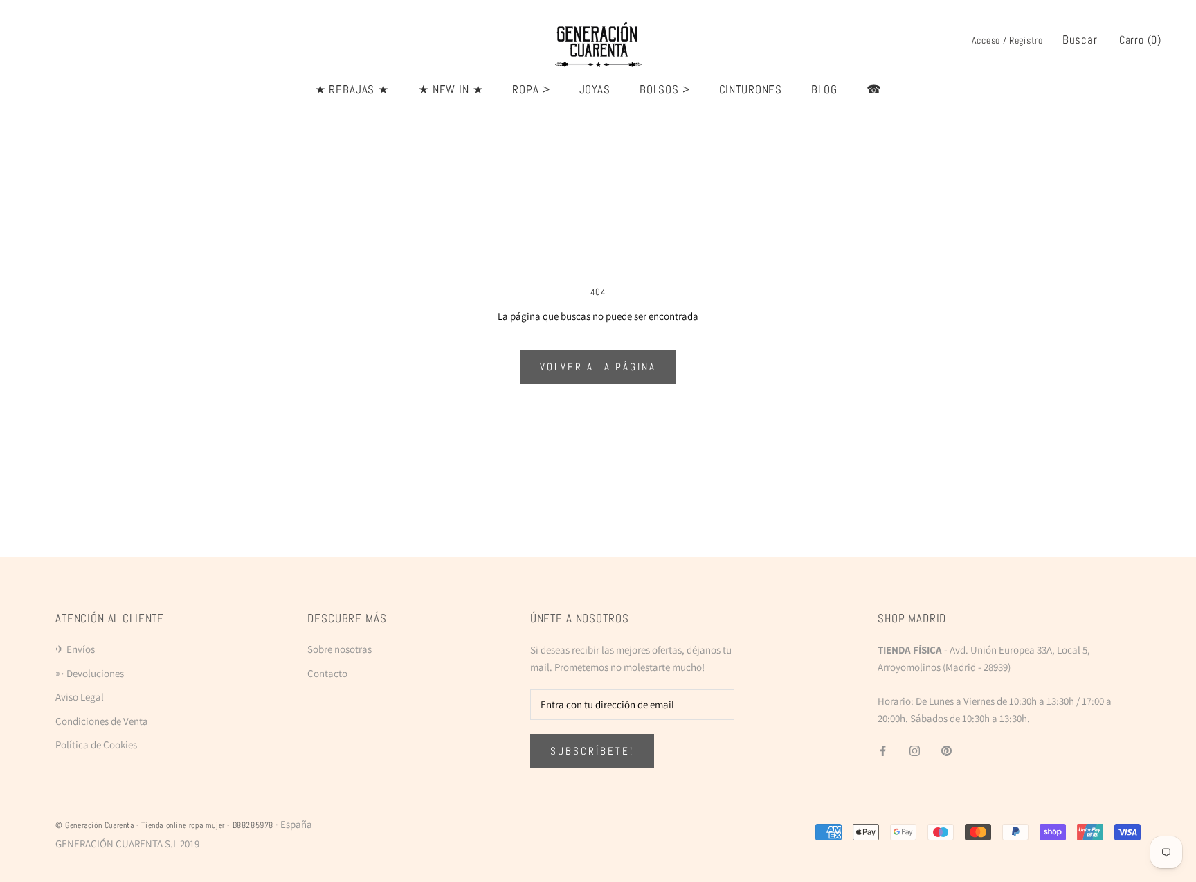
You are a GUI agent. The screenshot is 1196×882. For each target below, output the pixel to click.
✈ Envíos (75, 649)
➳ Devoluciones (89, 673)
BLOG (824, 89)
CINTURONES (751, 89)
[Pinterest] (946, 750)
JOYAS (594, 89)
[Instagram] (914, 750)
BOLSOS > (665, 89)
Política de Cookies (96, 744)
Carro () (1140, 40)
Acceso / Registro (1007, 40)
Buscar (1080, 39)
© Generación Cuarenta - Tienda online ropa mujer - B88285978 (164, 825)
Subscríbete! (592, 750)
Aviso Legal (79, 696)
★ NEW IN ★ (451, 89)
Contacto (327, 673)
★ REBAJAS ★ (352, 89)
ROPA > (531, 89)
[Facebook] (883, 750)
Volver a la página (598, 366)
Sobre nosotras (339, 649)
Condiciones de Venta (101, 721)
